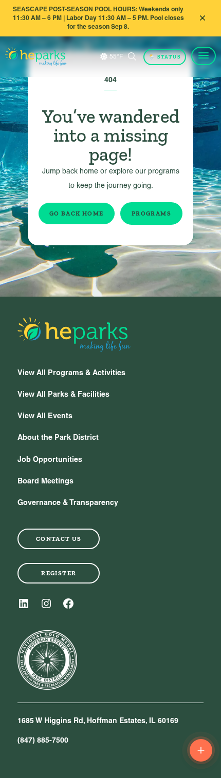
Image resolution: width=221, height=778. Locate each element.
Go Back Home (76, 213)
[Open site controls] (201, 750)
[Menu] (203, 56)
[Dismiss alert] (202, 18)
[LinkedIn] (23, 603)
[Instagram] (46, 603)
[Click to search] (132, 56)
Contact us (59, 538)
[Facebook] (68, 603)
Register (58, 573)
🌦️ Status (165, 57)
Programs (151, 213)
